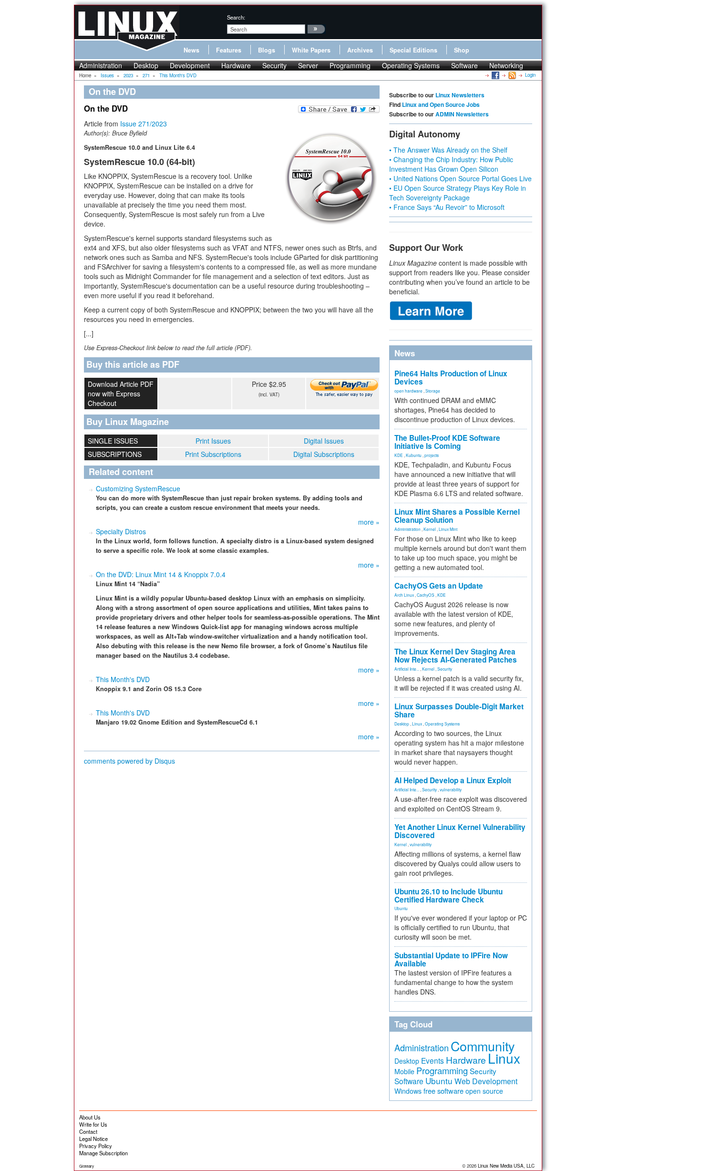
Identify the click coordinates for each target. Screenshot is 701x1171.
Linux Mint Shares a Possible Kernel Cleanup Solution (457, 516)
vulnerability (451, 789)
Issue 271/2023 (143, 123)
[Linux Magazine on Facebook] (494, 75)
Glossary (86, 1166)
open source (484, 1091)
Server (308, 65)
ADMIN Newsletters (462, 114)
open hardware (408, 391)
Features (228, 50)
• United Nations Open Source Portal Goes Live (460, 178)
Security (274, 65)
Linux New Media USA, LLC (506, 1165)
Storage (432, 391)
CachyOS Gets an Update (438, 585)
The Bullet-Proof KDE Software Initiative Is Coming (447, 442)
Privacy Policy (95, 1146)
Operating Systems (411, 65)
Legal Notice (93, 1138)
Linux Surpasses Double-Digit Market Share (459, 710)
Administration (100, 65)
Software (464, 65)
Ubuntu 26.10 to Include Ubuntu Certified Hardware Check (448, 895)
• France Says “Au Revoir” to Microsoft (447, 207)
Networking (506, 65)
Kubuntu (414, 455)
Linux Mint (448, 529)
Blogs (266, 50)
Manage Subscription (103, 1153)
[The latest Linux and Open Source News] (511, 75)
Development (190, 65)
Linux (417, 723)
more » (369, 522)
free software (443, 1091)
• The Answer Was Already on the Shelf (448, 150)
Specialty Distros (121, 531)
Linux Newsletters (460, 95)
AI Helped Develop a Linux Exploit (452, 780)
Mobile (404, 1071)
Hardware (236, 65)
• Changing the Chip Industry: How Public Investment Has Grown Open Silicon (451, 164)
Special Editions (413, 50)
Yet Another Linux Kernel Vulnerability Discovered (460, 831)
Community (483, 1045)
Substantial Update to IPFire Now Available (451, 959)
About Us (90, 1117)
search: (236, 17)
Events (432, 1060)
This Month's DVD (123, 679)
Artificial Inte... (406, 669)
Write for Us (93, 1124)
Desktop (146, 65)
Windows (408, 1091)
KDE (398, 455)
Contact (88, 1131)
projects (431, 455)
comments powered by (129, 761)
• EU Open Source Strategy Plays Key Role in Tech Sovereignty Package (457, 192)
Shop (461, 50)
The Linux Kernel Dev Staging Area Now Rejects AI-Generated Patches (455, 655)
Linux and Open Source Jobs (441, 104)
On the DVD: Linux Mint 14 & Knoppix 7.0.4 (161, 574)
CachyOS (425, 595)
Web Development (485, 1081)
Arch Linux (404, 595)
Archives (360, 50)
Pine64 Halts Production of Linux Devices (450, 377)
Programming (350, 65)
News (191, 50)
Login (530, 75)
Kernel (429, 529)
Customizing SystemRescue (138, 488)
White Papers (311, 50)
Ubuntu (401, 908)
